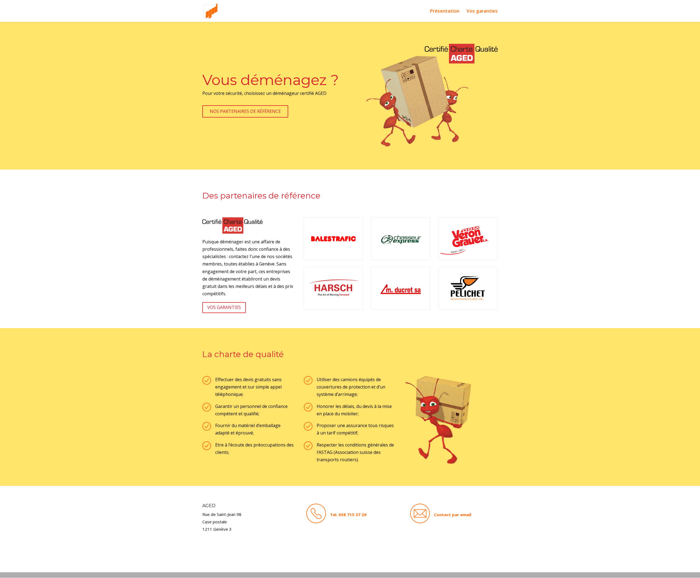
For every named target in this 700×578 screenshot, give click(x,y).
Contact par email (452, 514)
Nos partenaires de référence (245, 111)
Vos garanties (482, 11)
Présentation (444, 11)
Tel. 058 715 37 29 (348, 514)
